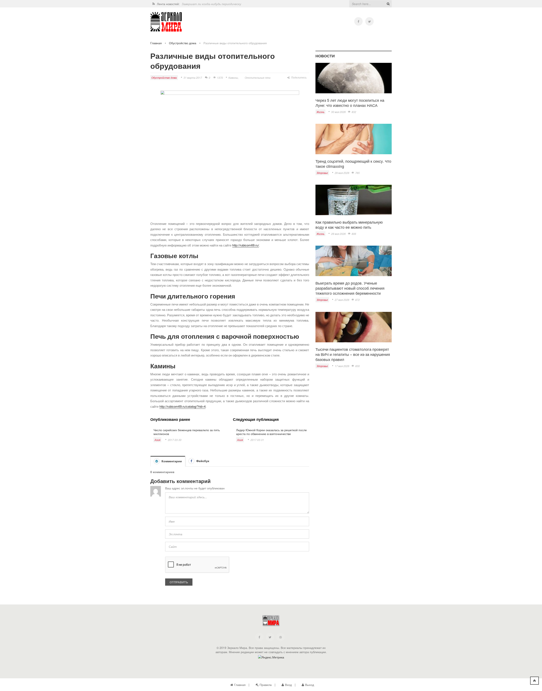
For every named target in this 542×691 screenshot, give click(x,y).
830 (357, 366)
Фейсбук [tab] (202, 461)
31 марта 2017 (193, 77)
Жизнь (320, 112)
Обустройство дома (182, 43)
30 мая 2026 (338, 112)
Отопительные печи (258, 77)
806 (354, 233)
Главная (156, 43)
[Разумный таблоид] (166, 22)
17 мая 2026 (342, 366)
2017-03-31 (257, 440)
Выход (309, 685)
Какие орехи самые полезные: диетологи (211, 4)
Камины (233, 77)
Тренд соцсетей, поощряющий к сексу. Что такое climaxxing (353, 163)
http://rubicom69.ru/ (245, 245)
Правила (266, 685)
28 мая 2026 (338, 233)
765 (357, 173)
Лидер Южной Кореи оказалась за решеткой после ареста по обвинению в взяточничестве (271, 432)
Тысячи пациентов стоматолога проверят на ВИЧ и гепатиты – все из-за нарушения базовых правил (352, 354)
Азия (157, 440)
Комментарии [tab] (171, 461)
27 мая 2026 (342, 299)
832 (354, 112)
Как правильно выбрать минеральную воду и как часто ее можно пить (349, 224)
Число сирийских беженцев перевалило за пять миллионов (186, 432)
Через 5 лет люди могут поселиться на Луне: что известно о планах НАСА (349, 103)
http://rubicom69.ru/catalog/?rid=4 (182, 406)
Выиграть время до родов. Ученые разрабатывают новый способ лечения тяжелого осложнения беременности (349, 288)
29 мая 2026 (342, 173)
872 (357, 299)
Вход (288, 685)
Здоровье (322, 173)
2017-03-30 (174, 440)
